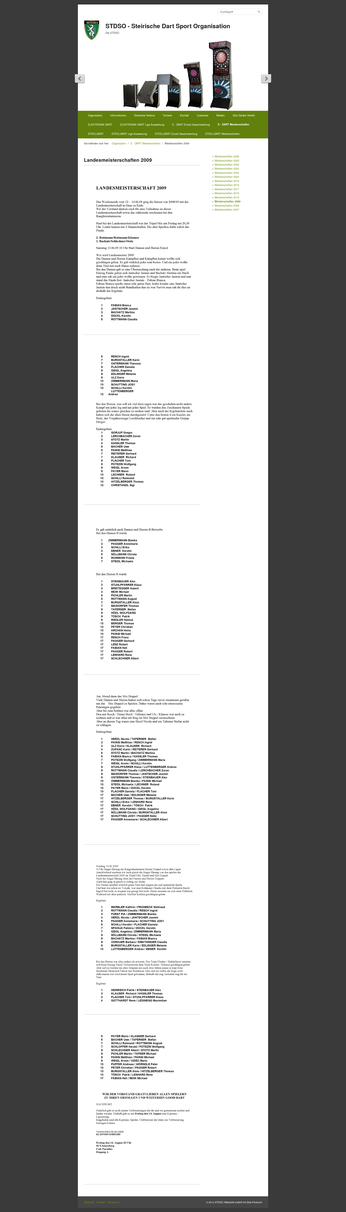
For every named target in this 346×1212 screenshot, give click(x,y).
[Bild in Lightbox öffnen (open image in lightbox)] (142, 253)
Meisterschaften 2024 (227, 164)
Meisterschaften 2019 (227, 181)
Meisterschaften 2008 (227, 205)
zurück (80, 78)
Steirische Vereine (144, 115)
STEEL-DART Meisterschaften (222, 134)
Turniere (167, 115)
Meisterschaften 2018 (227, 185)
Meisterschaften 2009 (227, 201)
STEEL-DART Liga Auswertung (129, 134)
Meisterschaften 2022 (227, 173)
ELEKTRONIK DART (100, 124)
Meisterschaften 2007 (227, 209)
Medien (220, 115)
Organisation (95, 115)
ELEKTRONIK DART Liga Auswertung (142, 124)
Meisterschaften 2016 (227, 193)
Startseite (89, 1202)
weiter (266, 78)
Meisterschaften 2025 (227, 160)
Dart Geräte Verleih (244, 115)
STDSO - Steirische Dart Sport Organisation (168, 25)
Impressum (114, 1202)
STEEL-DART (96, 134)
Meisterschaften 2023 (227, 168)
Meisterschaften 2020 (227, 177)
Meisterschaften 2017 (227, 189)
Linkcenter (202, 115)
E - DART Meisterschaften (233, 124)
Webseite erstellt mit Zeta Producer (243, 1202)
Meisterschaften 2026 (227, 156)
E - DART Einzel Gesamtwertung (191, 124)
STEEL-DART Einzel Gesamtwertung (176, 134)
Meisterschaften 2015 (227, 197)
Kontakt (184, 115)
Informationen (118, 115)
